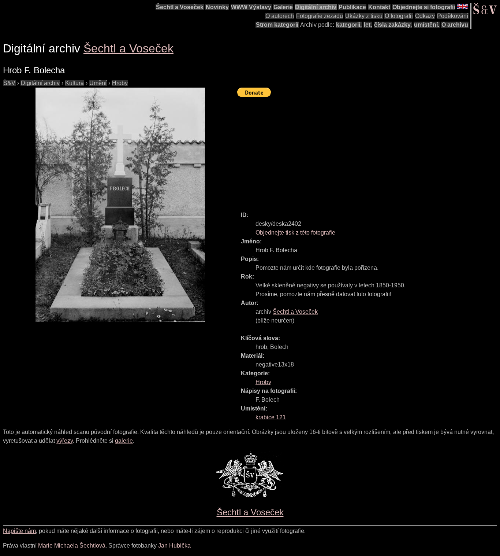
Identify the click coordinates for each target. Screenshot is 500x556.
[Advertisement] (368, 151)
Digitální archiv (315, 7)
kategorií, (349, 25)
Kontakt (379, 7)
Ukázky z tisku (364, 16)
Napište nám (19, 531)
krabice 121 (270, 417)
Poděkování (452, 16)
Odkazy (425, 16)
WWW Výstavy (251, 7)
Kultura (74, 83)
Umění (98, 83)
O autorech (279, 16)
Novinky (217, 7)
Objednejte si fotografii (423, 7)
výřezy (64, 441)
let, (368, 25)
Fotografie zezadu (319, 16)
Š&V (9, 83)
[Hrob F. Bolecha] (120, 205)
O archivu (454, 25)
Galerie (283, 7)
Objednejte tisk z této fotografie (295, 232)
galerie (124, 441)
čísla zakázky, (393, 25)
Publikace (352, 7)
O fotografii (399, 16)
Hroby (120, 83)
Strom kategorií (277, 25)
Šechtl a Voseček (180, 7)
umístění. (426, 25)
